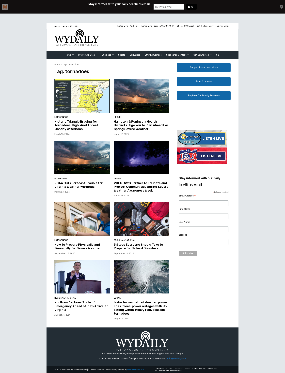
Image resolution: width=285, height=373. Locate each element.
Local (117, 298)
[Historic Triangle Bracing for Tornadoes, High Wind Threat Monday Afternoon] (82, 96)
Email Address (187, 195)
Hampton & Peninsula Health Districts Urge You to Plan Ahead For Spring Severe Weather (141, 125)
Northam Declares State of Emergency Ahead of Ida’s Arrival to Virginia (81, 306)
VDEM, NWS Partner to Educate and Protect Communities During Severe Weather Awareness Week (141, 187)
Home (57, 64)
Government (61, 179)
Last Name (184, 222)
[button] (218, 55)
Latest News (61, 117)
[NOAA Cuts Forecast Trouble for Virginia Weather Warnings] (82, 157)
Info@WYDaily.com (176, 358)
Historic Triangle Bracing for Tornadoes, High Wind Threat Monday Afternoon (76, 125)
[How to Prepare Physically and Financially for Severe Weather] (82, 219)
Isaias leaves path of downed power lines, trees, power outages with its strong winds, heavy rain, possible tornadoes (140, 307)
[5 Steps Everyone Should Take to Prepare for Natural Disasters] (141, 219)
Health (118, 117)
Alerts (118, 179)
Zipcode (183, 234)
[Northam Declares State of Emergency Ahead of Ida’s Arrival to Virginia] (82, 276)
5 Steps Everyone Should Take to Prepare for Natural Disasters (138, 246)
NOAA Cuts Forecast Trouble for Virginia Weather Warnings (78, 185)
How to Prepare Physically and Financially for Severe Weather (77, 246)
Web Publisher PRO (135, 370)
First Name (184, 209)
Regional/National (124, 240)
